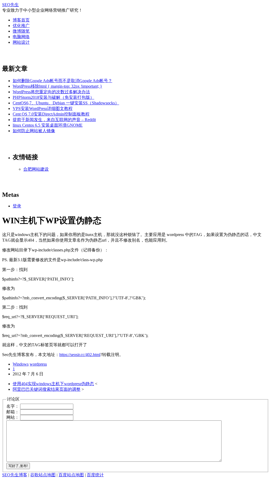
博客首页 (21, 20)
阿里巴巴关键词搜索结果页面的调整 (46, 389)
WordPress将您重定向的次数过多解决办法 (51, 92)
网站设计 (21, 42)
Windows (21, 364)
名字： (12, 406)
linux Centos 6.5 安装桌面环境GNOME (48, 125)
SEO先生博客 (14, 475)
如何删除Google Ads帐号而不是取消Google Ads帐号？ (62, 80)
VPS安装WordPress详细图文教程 (43, 108)
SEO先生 (10, 4)
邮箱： (12, 412)
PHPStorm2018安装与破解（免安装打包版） (53, 97)
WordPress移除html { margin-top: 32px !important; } (57, 86)
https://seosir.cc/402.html (79, 354)
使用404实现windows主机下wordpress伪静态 (53, 383)
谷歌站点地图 (43, 475)
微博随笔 (21, 31)
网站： (12, 417)
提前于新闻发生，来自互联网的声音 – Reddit (54, 119)
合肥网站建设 (36, 169)
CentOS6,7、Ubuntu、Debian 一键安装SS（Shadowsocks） (66, 103)
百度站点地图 (71, 475)
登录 (17, 206)
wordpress (38, 364)
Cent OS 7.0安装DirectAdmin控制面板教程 (51, 114)
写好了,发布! (18, 466)
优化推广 (21, 25)
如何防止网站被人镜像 (34, 130)
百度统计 (95, 475)
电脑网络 (21, 36)
